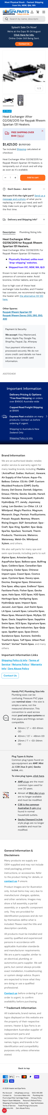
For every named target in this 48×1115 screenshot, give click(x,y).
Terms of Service (9, 1105)
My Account (7, 1093)
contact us (10, 881)
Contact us (10, 993)
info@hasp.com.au (22, 1093)
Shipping (21, 149)
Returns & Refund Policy (32, 1100)
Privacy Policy (36, 1098)
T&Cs (20, 135)
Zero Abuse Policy (18, 668)
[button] (38, 12)
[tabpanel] (24, 279)
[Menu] (44, 12)
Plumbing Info (38, 1095)
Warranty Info (8, 1108)
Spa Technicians (37, 1103)
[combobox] (24, 19)
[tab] (9, 232)
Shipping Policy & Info (21, 438)
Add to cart (32, 177)
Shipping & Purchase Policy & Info (15, 1103)
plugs (23, 781)
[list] (24, 71)
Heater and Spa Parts (17, 1088)
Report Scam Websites (11, 1100)
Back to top (24, 1068)
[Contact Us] (4, 1110)
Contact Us (24, 43)
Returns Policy (20, 664)
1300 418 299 (37, 1093)
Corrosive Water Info (22, 1095)
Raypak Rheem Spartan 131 (17, 312)
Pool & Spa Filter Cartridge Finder (16, 1098)
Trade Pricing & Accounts (27, 1105)
